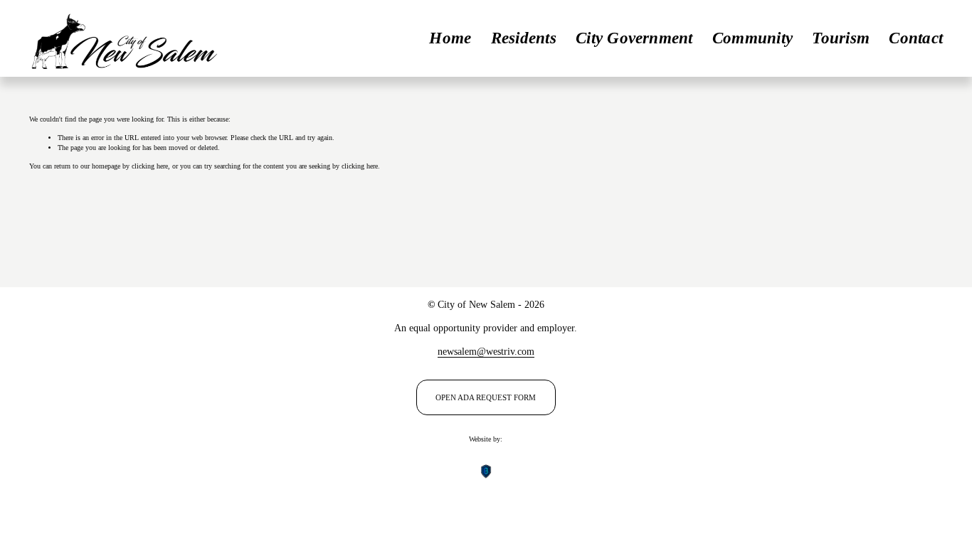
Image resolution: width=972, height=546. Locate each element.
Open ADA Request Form (485, 397)
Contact (916, 37)
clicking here (150, 166)
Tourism (841, 37)
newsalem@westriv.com (486, 351)
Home (450, 37)
